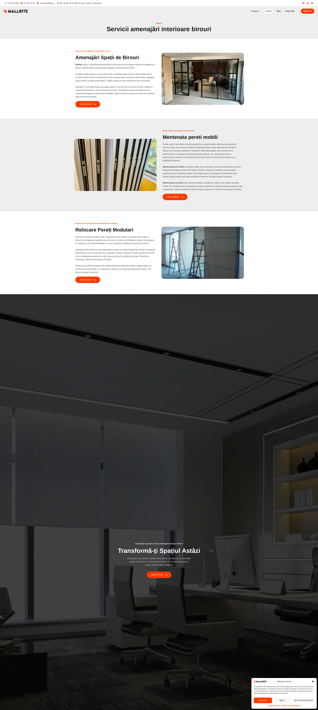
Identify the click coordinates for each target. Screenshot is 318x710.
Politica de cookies (274, 705)
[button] (313, 681)
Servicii (268, 11)
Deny (282, 700)
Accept (263, 700)
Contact (307, 11)
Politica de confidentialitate (291, 705)
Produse (254, 11)
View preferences (303, 700)
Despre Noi (290, 11)
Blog (279, 11)
